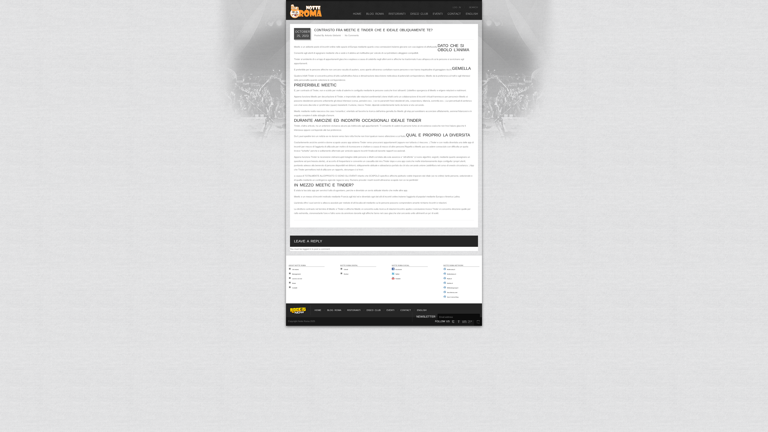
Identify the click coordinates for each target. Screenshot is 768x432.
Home (357, 13)
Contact (454, 13)
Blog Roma (375, 13)
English (472, 13)
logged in (307, 248)
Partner (346, 274)
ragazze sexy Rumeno (347, 179)
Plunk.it (449, 279)
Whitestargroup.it (452, 288)
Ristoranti (397, 13)
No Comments (352, 35)
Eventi (438, 13)
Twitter (397, 274)
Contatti (294, 288)
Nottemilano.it (451, 274)
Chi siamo (295, 269)
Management (296, 274)
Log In (457, 7)
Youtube (398, 279)
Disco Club (419, 13)
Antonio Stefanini (333, 35)
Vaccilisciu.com (452, 292)
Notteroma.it (451, 269)
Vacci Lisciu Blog (452, 297)
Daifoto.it (450, 283)
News (294, 283)
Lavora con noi (297, 279)
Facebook (398, 269)
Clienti (346, 269)
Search (473, 7)
